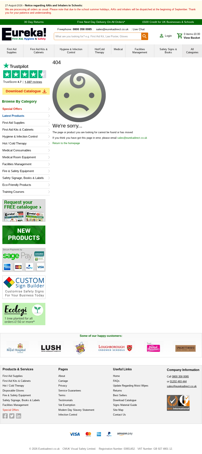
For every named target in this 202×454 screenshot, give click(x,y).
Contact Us (119, 414)
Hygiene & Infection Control (19, 136)
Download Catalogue (23, 91)
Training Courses (13, 191)
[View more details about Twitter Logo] (11, 415)
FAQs (116, 380)
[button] (165, 36)
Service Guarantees (69, 390)
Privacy (62, 385)
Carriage (63, 380)
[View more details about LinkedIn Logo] (18, 415)
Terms (61, 395)
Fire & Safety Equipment (18, 171)
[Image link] (26, 210)
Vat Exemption (66, 404)
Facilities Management (16, 164)
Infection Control (67, 414)
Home (116, 375)
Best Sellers (120, 395)
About (61, 375)
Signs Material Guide (125, 404)
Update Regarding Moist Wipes (130, 385)
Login (168, 35)
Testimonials (26, 74)
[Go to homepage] (26, 34)
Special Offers (12, 108)
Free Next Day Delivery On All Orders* (101, 21)
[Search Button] (144, 36)
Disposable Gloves (13, 390)
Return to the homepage (66, 143)
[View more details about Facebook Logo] (5, 415)
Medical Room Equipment (19, 157)
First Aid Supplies (13, 122)
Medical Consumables (16, 150)
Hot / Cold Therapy (14, 143)
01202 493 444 (178, 381)
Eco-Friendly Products (16, 184)
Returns (117, 390)
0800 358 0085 (180, 376)
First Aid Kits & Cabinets (18, 129)
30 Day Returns (34, 21)
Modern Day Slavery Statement (76, 409)
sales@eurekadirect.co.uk (112, 29)
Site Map (118, 409)
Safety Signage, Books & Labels (23, 178)
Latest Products (13, 115)
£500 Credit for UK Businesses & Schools (168, 21)
